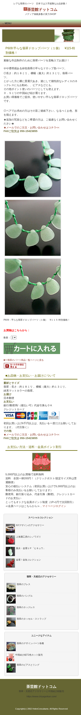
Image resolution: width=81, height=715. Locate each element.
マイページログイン (54, 506)
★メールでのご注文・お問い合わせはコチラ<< (31, 127)
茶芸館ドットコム (41, 11)
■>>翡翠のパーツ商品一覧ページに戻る (24, 360)
